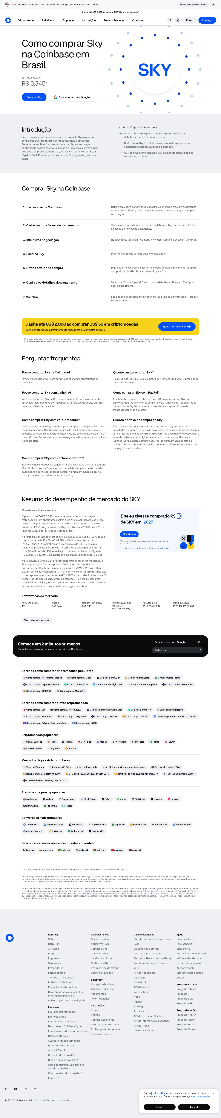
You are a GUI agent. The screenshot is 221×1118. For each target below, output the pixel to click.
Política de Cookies (59, 982)
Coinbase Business (102, 989)
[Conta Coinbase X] (6, 1089)
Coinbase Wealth (101, 953)
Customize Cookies (200, 1096)
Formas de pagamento (189, 963)
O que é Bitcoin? (58, 1050)
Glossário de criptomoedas (64, 1040)
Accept (194, 1107)
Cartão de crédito (101, 958)
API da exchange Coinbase (149, 1016)
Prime (94, 1010)
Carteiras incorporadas (147, 953)
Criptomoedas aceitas (189, 972)
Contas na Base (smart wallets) (152, 958)
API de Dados (141, 987)
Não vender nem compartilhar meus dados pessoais (66, 994)
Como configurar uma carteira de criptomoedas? (66, 1066)
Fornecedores (56, 972)
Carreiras (53, 943)
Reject (159, 1107)
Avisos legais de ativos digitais (66, 1000)
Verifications (141, 992)
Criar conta (183, 948)
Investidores (55, 967)
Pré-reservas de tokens (105, 967)
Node (137, 996)
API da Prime (141, 1025)
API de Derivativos (145, 1030)
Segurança (54, 963)
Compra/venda (100, 939)
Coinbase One (99, 948)
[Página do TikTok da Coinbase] (35, 1089)
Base (137, 943)
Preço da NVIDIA (186, 1014)
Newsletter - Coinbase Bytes (65, 1026)
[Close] (213, 1093)
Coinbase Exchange (102, 1019)
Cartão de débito (101, 963)
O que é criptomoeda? (61, 1055)
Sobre (51, 939)
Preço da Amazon (186, 1029)
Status (180, 977)
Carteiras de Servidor (146, 948)
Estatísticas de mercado (62, 1021)
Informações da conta (189, 958)
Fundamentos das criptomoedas (67, 1031)
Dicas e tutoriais (58, 1035)
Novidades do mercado (61, 1045)
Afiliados (53, 948)
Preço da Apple (185, 1019)
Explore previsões (102, 972)
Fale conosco (184, 943)
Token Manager (100, 998)
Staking (95, 1014)
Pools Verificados (101, 1034)
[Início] (8, 20)
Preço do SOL (184, 998)
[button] (48, 20)
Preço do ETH (184, 993)
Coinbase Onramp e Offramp (150, 963)
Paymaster (140, 977)
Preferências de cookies (62, 987)
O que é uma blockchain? (63, 1059)
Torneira (139, 1011)
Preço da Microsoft (188, 1024)
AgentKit (139, 1001)
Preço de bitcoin (186, 989)
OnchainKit (140, 982)
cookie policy (158, 1093)
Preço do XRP (184, 1003)
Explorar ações (57, 1016)
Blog (51, 953)
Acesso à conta (185, 967)
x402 (136, 967)
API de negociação (145, 972)
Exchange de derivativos (105, 1029)
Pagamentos (98, 993)
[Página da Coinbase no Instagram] (25, 1089)
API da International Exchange (152, 1020)
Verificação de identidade (191, 953)
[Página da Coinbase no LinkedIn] (15, 1089)
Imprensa (53, 958)
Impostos (53, 1078)
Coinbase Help (185, 939)
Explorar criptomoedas (62, 1011)
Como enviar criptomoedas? (65, 1073)
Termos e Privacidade (61, 977)
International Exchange (105, 1024)
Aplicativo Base (100, 943)
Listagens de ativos (102, 984)
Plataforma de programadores (152, 939)
